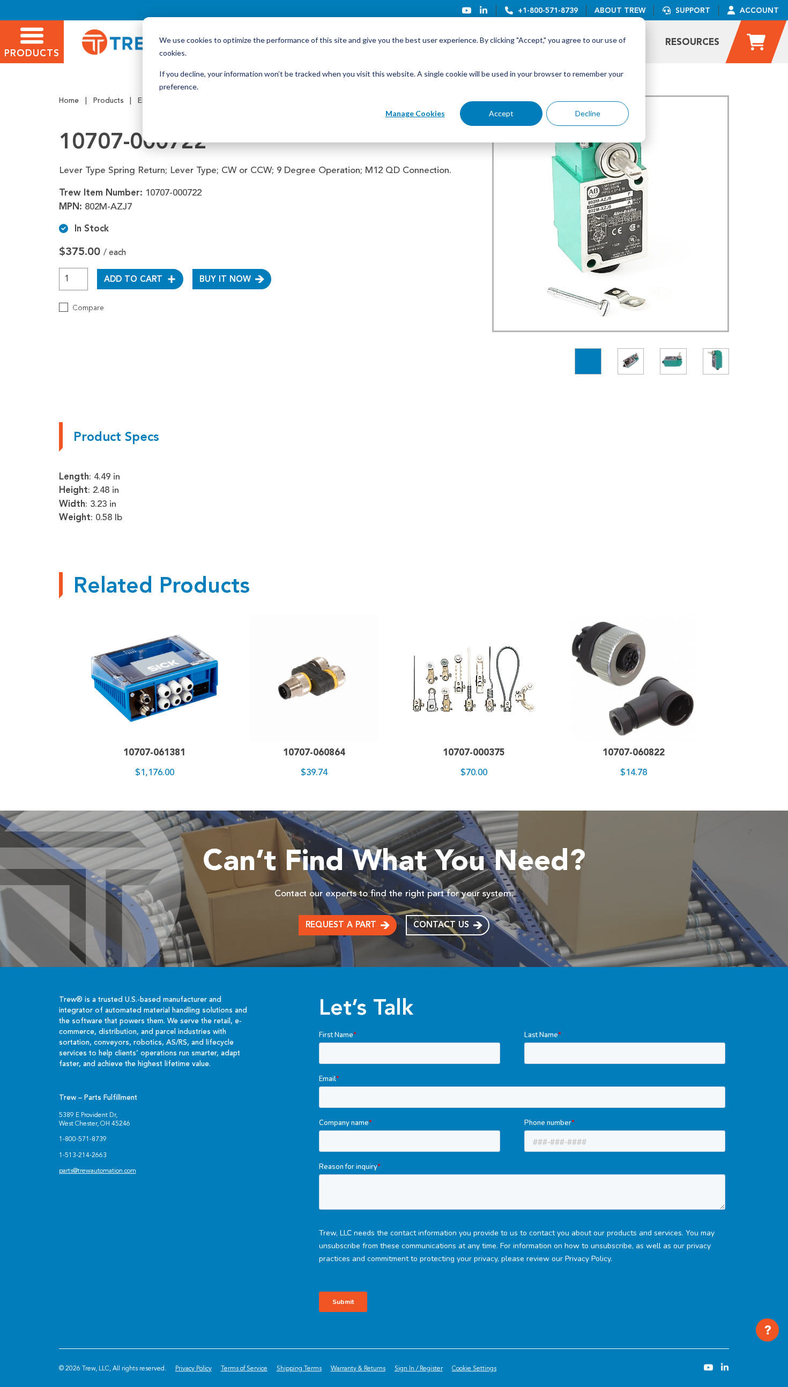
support (692, 10)
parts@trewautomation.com (97, 1170)
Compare (88, 307)
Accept (501, 113)
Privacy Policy (193, 1368)
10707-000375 (474, 752)
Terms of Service (244, 1368)
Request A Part (341, 924)
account (759, 10)
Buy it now (225, 279)
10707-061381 (154, 752)
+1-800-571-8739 (548, 10)
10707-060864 (314, 752)
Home (69, 100)
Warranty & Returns (358, 1368)
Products (108, 100)
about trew (619, 10)
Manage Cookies (415, 113)
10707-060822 (634, 752)
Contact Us (441, 924)
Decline (587, 113)
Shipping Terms (299, 1368)
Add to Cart (133, 279)
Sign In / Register (419, 1368)
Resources (692, 41)
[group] (610, 214)
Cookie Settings (474, 1368)
